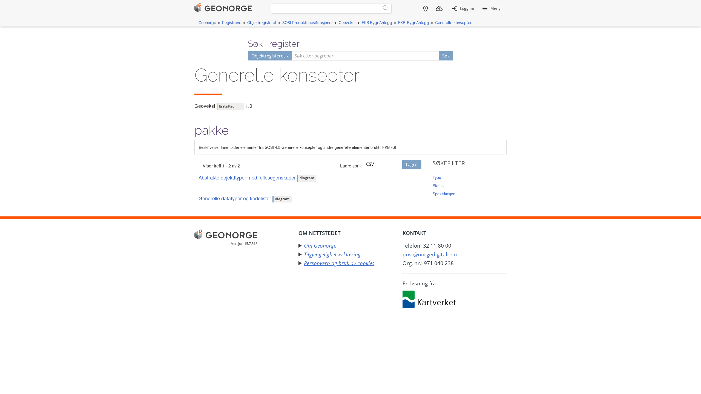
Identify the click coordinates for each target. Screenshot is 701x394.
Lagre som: (351, 166)
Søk (446, 56)
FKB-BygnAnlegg (413, 23)
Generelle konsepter (453, 23)
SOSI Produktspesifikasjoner (307, 23)
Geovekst (347, 23)
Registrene (231, 23)
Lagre (411, 164)
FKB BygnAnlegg (377, 23)
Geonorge (207, 23)
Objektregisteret (261, 23)
